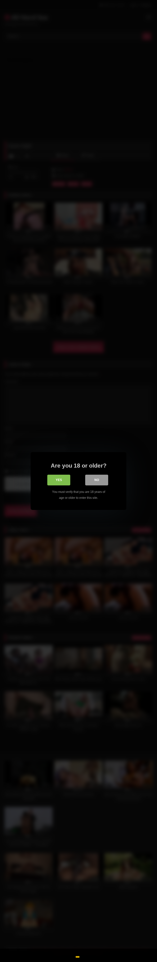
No (96, 480)
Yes (59, 480)
